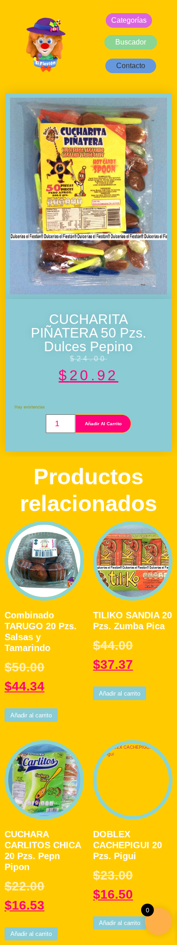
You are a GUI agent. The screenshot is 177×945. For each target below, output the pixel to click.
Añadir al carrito (103, 423)
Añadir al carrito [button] (31, 715)
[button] (130, 66)
